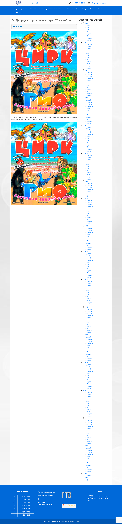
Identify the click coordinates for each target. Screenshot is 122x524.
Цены (100, 9)
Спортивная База (73, 9)
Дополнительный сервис (55, 9)
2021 (86, 153)
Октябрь (89, 49)
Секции (84, 9)
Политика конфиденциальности (45, 503)
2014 (86, 335)
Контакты (19, 12)
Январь (89, 40)
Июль (88, 27)
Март (88, 36)
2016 (86, 279)
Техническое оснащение (46, 492)
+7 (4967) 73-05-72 (78, 3)
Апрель (89, 34)
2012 (86, 390)
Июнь (88, 29)
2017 (86, 251)
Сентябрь (89, 51)
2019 (86, 198)
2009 (86, 473)
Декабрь (89, 44)
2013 (86, 362)
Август (88, 25)
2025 (86, 42)
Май (87, 32)
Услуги (92, 9)
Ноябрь (89, 46)
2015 (86, 307)
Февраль (89, 38)
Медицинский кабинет (46, 495)
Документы (42, 499)
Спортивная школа (36, 9)
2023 (86, 98)
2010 (86, 446)
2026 (86, 23)
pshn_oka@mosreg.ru (98, 3)
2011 (86, 418)
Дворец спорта (21, 9)
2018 (86, 226)
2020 (86, 181)
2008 (86, 478)
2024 (86, 70)
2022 (86, 125)
